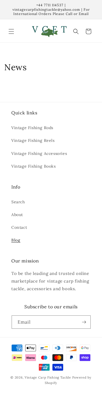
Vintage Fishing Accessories (39, 153)
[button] (11, 31)
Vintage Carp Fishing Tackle (48, 377)
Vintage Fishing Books (33, 166)
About (17, 214)
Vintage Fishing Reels (33, 140)
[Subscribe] (84, 322)
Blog (15, 240)
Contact (19, 227)
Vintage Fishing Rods (32, 127)
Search (18, 201)
